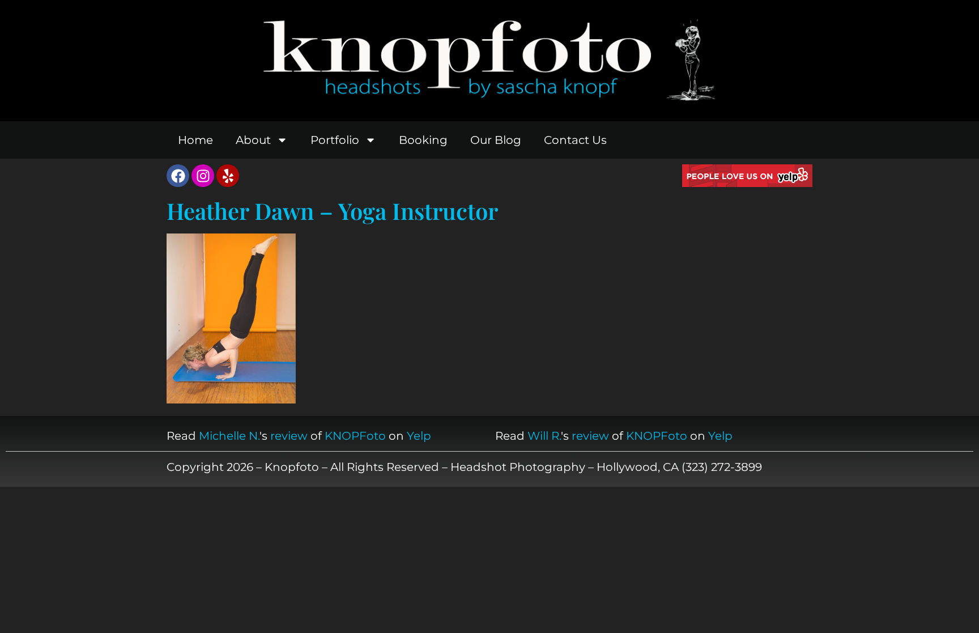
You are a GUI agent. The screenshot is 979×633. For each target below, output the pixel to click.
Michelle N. (229, 436)
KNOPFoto (355, 436)
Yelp (419, 436)
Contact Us (575, 140)
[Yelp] (227, 175)
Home (195, 140)
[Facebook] (178, 175)
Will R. (544, 436)
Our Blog (495, 140)
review (289, 436)
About (253, 140)
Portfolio (334, 140)
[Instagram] (202, 175)
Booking (423, 140)
